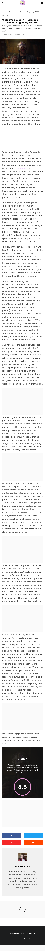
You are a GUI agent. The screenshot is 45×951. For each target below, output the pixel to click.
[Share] (11, 835)
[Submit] (33, 842)
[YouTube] (24, 938)
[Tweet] (33, 835)
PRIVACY (32, 933)
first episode (22, 168)
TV (3, 15)
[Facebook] (16, 938)
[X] (20, 938)
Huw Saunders (7, 35)
